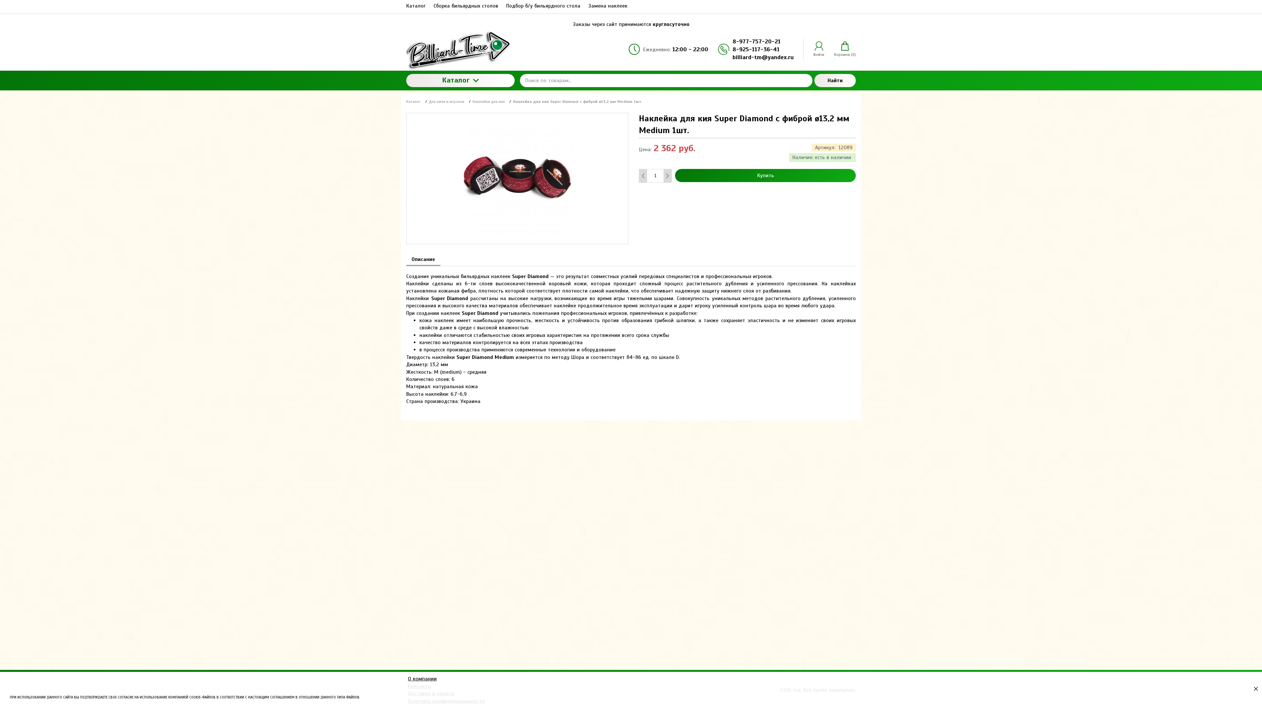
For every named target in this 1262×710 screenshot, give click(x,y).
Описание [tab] (423, 259)
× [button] (1256, 688)
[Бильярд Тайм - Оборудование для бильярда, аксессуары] (460, 49)
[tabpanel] (631, 335)
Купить (765, 175)
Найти (835, 80)
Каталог (456, 80)
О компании (422, 678)
